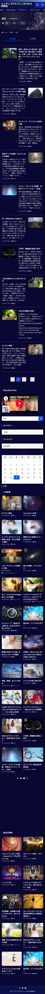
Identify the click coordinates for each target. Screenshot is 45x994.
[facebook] (18, 778)
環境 (6, 23)
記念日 (23, 23)
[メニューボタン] (42, 5)
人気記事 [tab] (32, 39)
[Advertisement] (22, 805)
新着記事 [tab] (12, 39)
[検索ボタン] (37, 5)
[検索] (27, 778)
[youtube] (24, 778)
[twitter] (21, 778)
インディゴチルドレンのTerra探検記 (16, 5)
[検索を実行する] (40, 418)
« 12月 (4, 486)
